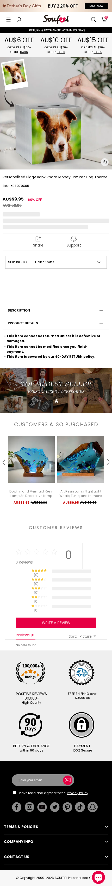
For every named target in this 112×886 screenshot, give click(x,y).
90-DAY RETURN (69, 356)
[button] (8, 20)
